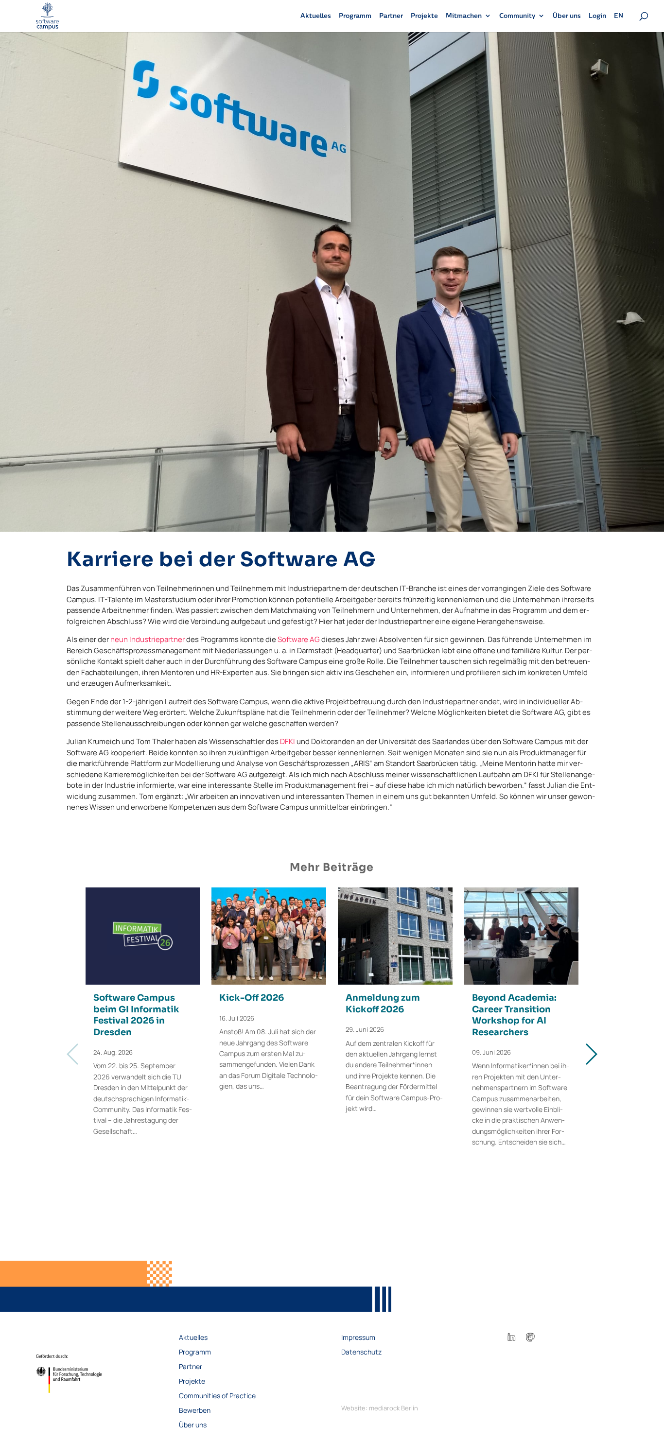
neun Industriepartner (147, 639)
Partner (391, 15)
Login (597, 15)
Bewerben (194, 1411)
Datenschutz (361, 1352)
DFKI (287, 741)
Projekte (424, 15)
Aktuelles (315, 15)
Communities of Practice (217, 1396)
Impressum (358, 1338)
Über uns (567, 15)
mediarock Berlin (393, 1408)
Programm (355, 15)
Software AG (299, 639)
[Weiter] (590, 1054)
